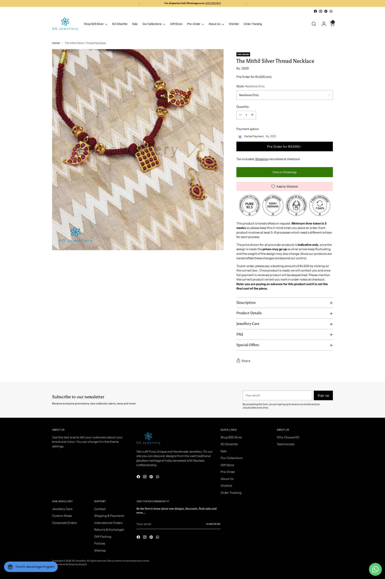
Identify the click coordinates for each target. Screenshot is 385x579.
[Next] (246, 3)
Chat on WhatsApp (285, 172)
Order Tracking (231, 493)
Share (246, 361)
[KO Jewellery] (65, 24)
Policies (99, 543)
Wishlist (226, 486)
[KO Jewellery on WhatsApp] (331, 11)
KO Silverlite (229, 444)
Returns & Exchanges (109, 529)
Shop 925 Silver (231, 437)
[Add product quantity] (252, 115)
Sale (223, 451)
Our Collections (231, 458)
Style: (250, 86)
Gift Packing (102, 536)
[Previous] (139, 3)
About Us (227, 479)
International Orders (108, 523)
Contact (100, 509)
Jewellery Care (62, 509)
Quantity (242, 107)
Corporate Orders (64, 523)
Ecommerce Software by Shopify (69, 564)
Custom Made (62, 516)
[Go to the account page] (322, 24)
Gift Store (227, 465)
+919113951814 (213, 3)
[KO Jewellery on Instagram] (320, 11)
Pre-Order (228, 472)
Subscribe (213, 524)
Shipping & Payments (109, 516)
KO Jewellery (79, 560)
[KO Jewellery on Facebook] (315, 11)
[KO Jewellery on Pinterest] (326, 11)
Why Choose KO (288, 437)
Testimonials (285, 444)
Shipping (261, 159)
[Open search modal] (314, 24)
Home (56, 43)
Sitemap (100, 550)
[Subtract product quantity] (240, 115)
